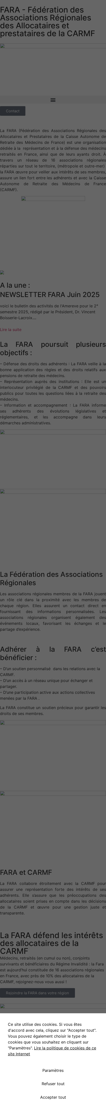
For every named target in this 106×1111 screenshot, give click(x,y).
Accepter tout (53, 1097)
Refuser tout (53, 1083)
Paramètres (53, 1070)
